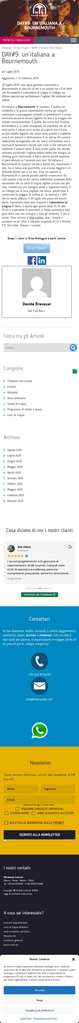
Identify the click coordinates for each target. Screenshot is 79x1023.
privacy (58, 823)
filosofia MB (10, 936)
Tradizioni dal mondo (19, 381)
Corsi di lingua (15, 415)
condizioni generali (13, 940)
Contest (11, 386)
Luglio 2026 (14, 455)
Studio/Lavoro (19, 813)
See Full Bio (35, 311)
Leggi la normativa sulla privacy (18, 893)
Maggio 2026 (15, 467)
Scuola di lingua (16, 404)
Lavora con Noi (11, 944)
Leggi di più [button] (14, 578)
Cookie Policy (26, 1018)
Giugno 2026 (14, 461)
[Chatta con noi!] (39, 720)
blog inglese (36, 217)
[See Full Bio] (44, 311)
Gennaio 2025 (15, 501)
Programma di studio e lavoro (24, 409)
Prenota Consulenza (16, 40)
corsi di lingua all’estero (16, 927)
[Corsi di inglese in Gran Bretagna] (37, 248)
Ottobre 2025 (15, 483)
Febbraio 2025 (15, 495)
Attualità (12, 392)
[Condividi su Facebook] (32, 260)
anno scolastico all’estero (17, 931)
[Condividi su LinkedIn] (41, 260)
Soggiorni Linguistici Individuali (42, 809)
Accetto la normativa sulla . (37, 823)
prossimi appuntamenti (15, 922)
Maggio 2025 (15, 489)
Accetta (39, 990)
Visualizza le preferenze (39, 1010)
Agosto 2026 (14, 450)
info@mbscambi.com (39, 699)
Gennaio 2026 (15, 478)
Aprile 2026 (14, 472)
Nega (39, 1000)
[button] (73, 959)
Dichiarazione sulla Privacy (45, 1018)
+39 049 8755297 (39, 675)
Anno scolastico (16, 398)
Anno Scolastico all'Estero (55, 813)
